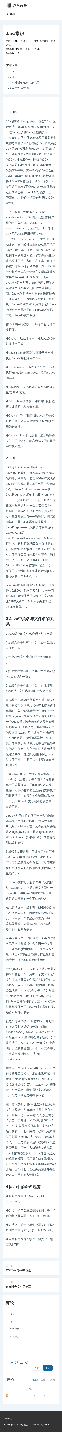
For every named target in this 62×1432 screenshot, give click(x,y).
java (8, 45)
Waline (47, 1396)
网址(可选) (14, 1328)
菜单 (12, 14)
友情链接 (8, 1418)
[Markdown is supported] (12, 1363)
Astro (46, 1425)
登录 (36, 1368)
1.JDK (11, 71)
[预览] (26, 1363)
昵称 (13, 1314)
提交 (48, 1368)
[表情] (17, 1363)
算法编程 (44, 41)
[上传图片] (21, 1363)
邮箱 (13, 1321)
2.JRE (11, 77)
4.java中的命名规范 (18, 88)
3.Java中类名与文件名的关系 (23, 82)
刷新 (31, 1388)
